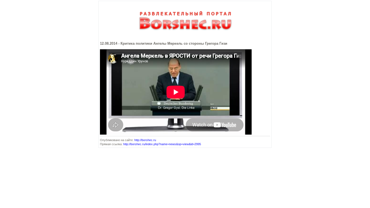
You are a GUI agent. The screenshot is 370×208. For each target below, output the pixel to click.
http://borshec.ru (145, 140)
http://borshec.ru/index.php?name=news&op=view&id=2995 (162, 144)
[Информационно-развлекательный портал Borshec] (185, 33)
